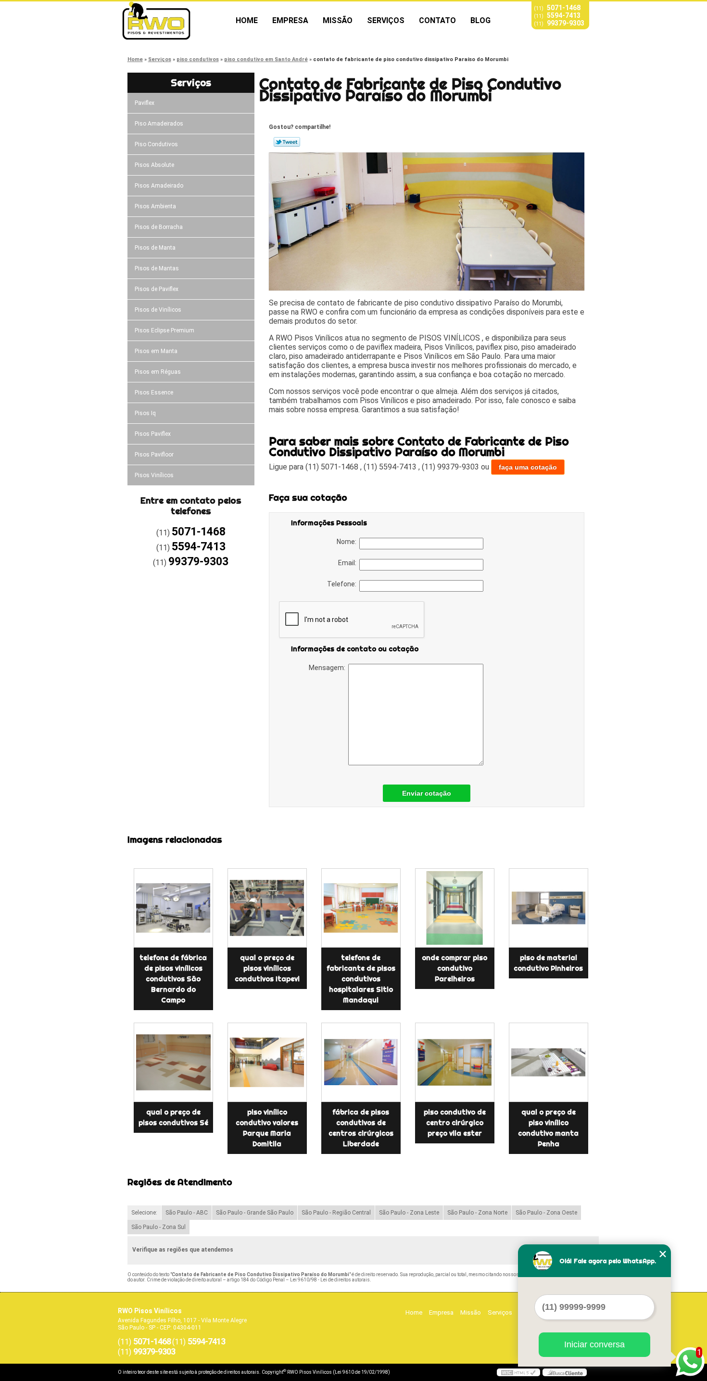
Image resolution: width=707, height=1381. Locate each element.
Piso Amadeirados (159, 123)
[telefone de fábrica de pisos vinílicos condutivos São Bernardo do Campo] (173, 908)
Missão (338, 20)
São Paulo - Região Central (336, 1212)
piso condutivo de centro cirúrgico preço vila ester (455, 1123)
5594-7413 (564, 15)
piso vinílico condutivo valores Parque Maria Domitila (267, 1128)
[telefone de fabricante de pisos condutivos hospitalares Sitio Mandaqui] (361, 908)
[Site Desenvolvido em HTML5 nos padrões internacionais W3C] (518, 1372)
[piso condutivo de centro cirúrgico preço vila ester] (454, 1062)
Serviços (385, 20)
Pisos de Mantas (157, 268)
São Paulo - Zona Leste (409, 1212)
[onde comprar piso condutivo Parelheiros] (454, 908)
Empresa (290, 20)
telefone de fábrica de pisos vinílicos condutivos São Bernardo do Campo (173, 978)
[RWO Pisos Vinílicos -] (173, 20)
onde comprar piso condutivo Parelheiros (454, 968)
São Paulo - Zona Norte (477, 1212)
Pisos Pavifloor (154, 454)
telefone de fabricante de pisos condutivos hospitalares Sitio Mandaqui (361, 978)
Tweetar (287, 142)
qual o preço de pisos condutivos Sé (173, 1117)
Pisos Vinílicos (154, 475)
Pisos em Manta (156, 351)
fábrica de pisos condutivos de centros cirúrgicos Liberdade (360, 1128)
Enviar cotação (426, 793)
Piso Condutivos (156, 144)
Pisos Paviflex (153, 434)
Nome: (348, 541)
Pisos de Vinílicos (158, 309)
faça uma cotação (528, 467)
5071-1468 (564, 8)
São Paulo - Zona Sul (158, 1227)
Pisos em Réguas (158, 371)
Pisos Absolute (154, 165)
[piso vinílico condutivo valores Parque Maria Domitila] (267, 1062)
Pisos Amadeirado (159, 185)
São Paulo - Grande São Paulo (254, 1212)
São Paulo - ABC (186, 1212)
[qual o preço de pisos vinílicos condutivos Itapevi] (267, 908)
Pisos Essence (154, 392)
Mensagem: (328, 667)
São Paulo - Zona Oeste (546, 1212)
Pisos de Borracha (159, 227)
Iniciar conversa (594, 1344)
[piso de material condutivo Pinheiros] (548, 908)
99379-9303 (565, 23)
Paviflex (144, 103)
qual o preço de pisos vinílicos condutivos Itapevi (267, 968)
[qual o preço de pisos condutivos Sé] (173, 1062)
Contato (437, 20)
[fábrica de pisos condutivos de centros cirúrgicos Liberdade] (361, 1062)
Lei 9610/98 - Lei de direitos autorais (330, 1279)
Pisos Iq (145, 413)
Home (247, 20)
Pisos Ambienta (155, 206)
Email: (348, 563)
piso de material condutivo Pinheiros (548, 963)
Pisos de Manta (155, 247)
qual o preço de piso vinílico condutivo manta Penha (548, 1128)
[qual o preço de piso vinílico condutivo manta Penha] (548, 1062)
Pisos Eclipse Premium (164, 330)
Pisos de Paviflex (156, 289)
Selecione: (144, 1212)
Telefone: (343, 584)
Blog (480, 20)
